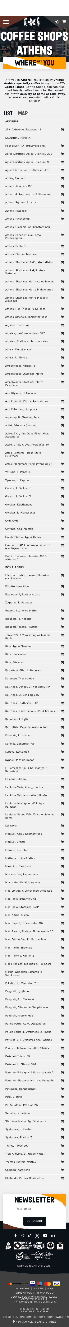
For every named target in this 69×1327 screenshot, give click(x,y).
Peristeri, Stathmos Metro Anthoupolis (29, 1080)
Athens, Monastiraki (17, 219)
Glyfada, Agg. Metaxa (19, 529)
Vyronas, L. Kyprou (17, 480)
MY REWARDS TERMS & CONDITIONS (34, 1302)
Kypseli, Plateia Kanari (19, 760)
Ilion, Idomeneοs (15, 654)
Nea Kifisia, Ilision (17, 915)
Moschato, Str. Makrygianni (22, 882)
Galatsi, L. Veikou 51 (18, 496)
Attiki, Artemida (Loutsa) (20, 425)
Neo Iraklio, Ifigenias (18, 947)
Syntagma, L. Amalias (19, 1129)
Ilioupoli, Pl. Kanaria (18, 619)
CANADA (38, 1317)
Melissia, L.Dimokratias (20, 858)
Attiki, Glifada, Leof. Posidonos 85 (27, 444)
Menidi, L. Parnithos (18, 866)
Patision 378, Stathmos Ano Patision (28, 1040)
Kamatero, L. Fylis (16, 719)
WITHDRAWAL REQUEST (44, 1297)
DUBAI (49, 1317)
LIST (8, 113)
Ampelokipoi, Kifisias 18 (20, 366)
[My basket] (64, 21)
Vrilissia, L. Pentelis (17, 472)
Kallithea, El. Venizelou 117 (22, 695)
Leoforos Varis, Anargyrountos (24, 787)
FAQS (50, 1289)
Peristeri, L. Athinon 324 (20, 1064)
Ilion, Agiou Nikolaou (18, 646)
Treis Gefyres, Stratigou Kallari (25, 1153)
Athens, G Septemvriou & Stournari (27, 194)
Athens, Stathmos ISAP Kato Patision (29, 262)
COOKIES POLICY (20, 1297)
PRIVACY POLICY (45, 1293)
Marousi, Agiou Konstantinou (23, 834)
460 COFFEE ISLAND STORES (36, 1322)
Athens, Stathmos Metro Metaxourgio (29, 289)
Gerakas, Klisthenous (18, 504)
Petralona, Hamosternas (20, 1089)
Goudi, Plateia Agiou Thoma (23, 537)
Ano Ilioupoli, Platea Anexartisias (26, 401)
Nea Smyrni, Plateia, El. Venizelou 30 (29, 931)
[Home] (31, 21)
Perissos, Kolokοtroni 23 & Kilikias (27, 1048)
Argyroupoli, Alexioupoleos (22, 417)
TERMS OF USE (23, 1293)
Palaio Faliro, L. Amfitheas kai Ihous (28, 1032)
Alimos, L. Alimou (16, 357)
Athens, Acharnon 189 (18, 186)
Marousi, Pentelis (16, 850)
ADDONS (38, 1289)
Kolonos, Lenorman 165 (19, 743)
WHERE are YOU (34, 63)
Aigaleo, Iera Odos (17, 325)
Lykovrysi (11, 825)
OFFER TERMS (29, 1299)
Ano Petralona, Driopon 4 (21, 409)
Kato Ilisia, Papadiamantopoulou (26, 727)
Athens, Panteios (15, 246)
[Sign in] (56, 22)
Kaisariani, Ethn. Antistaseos (23, 670)
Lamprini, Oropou (16, 779)
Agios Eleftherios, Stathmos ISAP (26, 170)
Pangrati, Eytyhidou (17, 991)
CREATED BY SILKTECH (34, 1312)
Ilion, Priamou (14, 662)
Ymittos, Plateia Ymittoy (20, 1162)
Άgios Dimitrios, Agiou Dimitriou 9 (27, 162)
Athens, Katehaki (16, 210)
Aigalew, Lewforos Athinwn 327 (25, 333)
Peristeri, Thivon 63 (17, 1056)
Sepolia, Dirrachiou (17, 1113)
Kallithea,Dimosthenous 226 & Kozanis (30, 711)
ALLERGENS (23, 1289)
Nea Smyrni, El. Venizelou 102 (24, 923)
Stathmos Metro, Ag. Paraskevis (25, 1121)
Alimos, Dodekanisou (18, 349)
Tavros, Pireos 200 (17, 1145)
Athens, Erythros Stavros (20, 202)
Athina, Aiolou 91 (15, 178)
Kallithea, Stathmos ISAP (21, 703)
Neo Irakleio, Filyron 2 (19, 955)
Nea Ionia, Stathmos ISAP (22, 907)
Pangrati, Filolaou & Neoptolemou (27, 1007)
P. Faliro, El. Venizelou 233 (22, 983)
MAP (23, 113)
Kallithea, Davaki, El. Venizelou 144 (28, 687)
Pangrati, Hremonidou (19, 1015)
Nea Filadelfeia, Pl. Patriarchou (25, 939)
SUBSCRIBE (34, 1221)
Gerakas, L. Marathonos (20, 512)
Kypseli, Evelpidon (17, 751)
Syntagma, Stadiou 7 (18, 1137)
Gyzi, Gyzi (11, 521)
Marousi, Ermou (15, 842)
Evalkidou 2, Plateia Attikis (22, 594)
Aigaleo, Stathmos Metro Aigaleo (26, 341)
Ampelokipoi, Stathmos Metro (24, 374)
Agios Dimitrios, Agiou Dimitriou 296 (28, 154)
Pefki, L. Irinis (13, 1097)
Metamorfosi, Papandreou (21, 874)
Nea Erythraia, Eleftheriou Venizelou (28, 891)
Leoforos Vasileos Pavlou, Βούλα (26, 795)
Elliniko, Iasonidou (17, 586)
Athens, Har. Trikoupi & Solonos (25, 309)
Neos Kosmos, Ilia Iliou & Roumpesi (28, 964)
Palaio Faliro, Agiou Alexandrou (25, 1023)
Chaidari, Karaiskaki (17, 1170)
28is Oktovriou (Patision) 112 (23, 129)
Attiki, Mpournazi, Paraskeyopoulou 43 (29, 464)
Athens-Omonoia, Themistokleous (26, 317)
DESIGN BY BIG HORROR (34, 1309)
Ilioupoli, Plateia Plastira (21, 627)
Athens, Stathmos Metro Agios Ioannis (29, 281)
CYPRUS (7, 1317)
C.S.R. (41, 1299)
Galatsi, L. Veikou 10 (18, 488)
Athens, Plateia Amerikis (20, 254)
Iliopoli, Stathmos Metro (21, 610)
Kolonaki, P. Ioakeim (17, 735)
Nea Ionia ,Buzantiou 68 (21, 899)
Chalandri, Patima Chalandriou (24, 1178)
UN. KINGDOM (23, 1317)
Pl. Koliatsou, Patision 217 (21, 1105)
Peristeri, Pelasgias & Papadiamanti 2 (29, 1072)
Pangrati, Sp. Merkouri (19, 999)
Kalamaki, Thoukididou (19, 678)
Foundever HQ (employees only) (25, 146)
